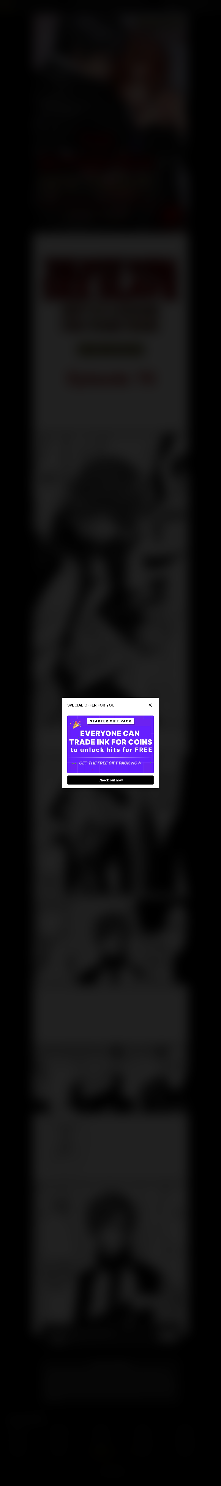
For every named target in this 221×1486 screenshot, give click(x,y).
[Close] (150, 705)
